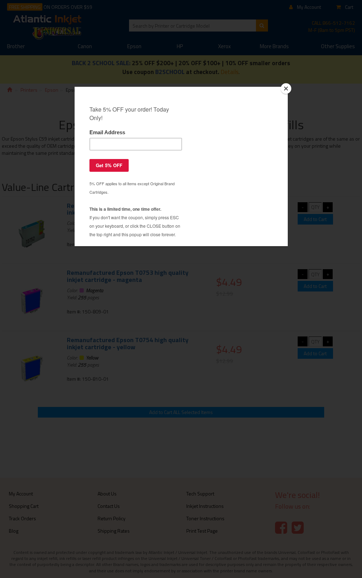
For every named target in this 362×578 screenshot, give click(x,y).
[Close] (286, 88)
